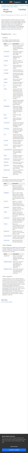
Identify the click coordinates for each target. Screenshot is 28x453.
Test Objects (21, 5)
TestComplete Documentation (7, 5)
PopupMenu (6, 192)
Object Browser (8, 251)
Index (5, 89)
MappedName (6, 106)
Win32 (12, 6)
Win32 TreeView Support (6, 302)
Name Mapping (16, 248)
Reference (16, 5)
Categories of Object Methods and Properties (11, 29)
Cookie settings (14, 446)
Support (17, 2)
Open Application (11, 281)
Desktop (8, 6)
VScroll (6, 201)
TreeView (15, 6)
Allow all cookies (14, 449)
